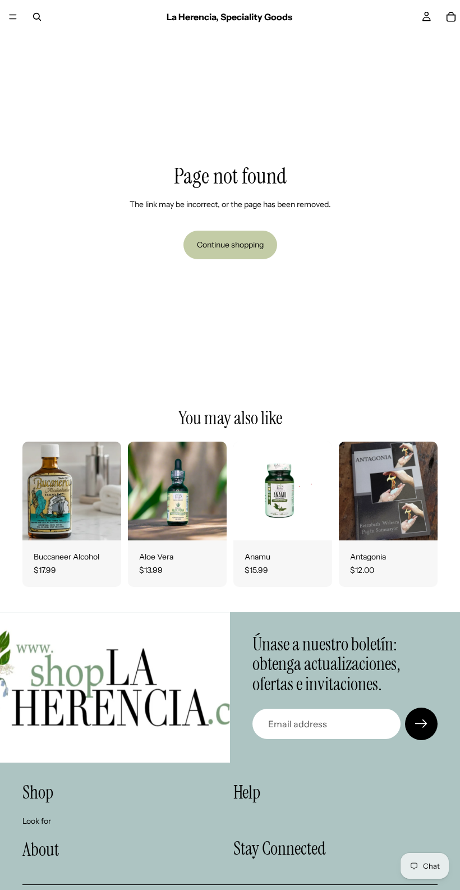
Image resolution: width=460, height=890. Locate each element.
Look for (36, 820)
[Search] (37, 16)
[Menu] (13, 17)
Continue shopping (230, 245)
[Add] (104, 523)
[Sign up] (421, 724)
